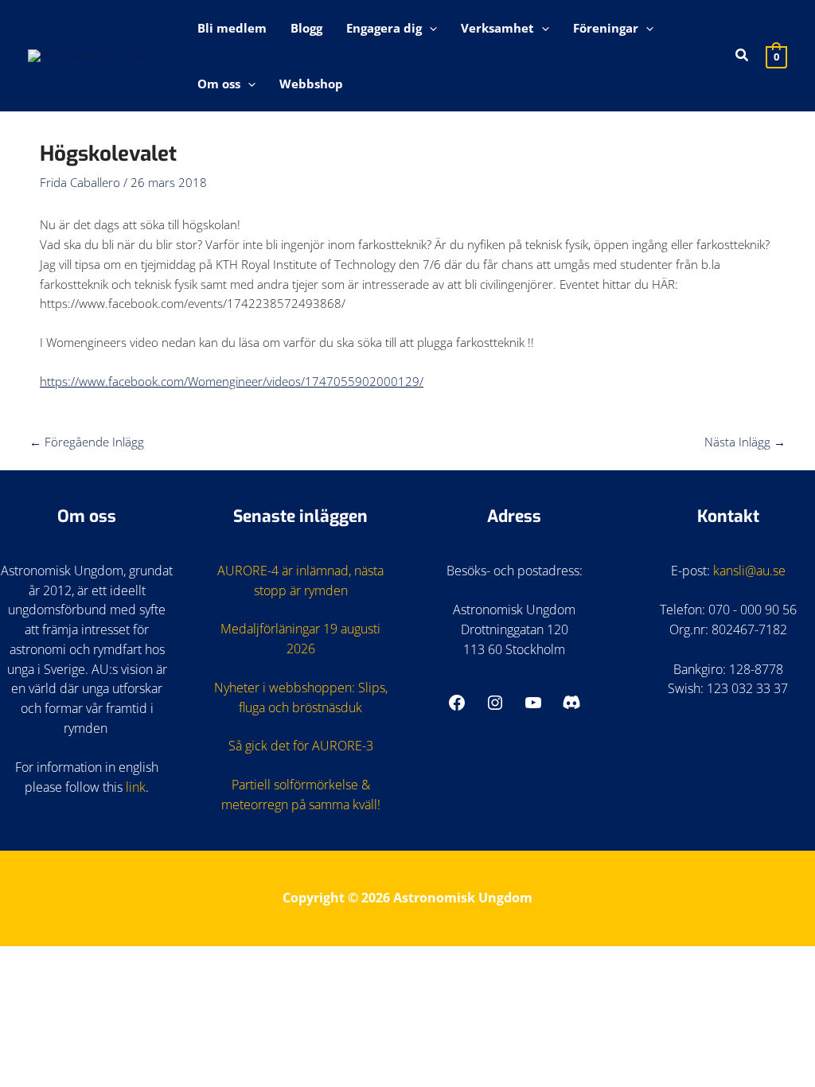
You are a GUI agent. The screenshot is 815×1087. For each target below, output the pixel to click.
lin (132, 787)
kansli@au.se (749, 570)
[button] (429, 28)
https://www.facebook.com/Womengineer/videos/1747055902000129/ (231, 381)
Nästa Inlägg (745, 442)
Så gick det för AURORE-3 (300, 745)
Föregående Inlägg (86, 442)
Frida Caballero (80, 182)
